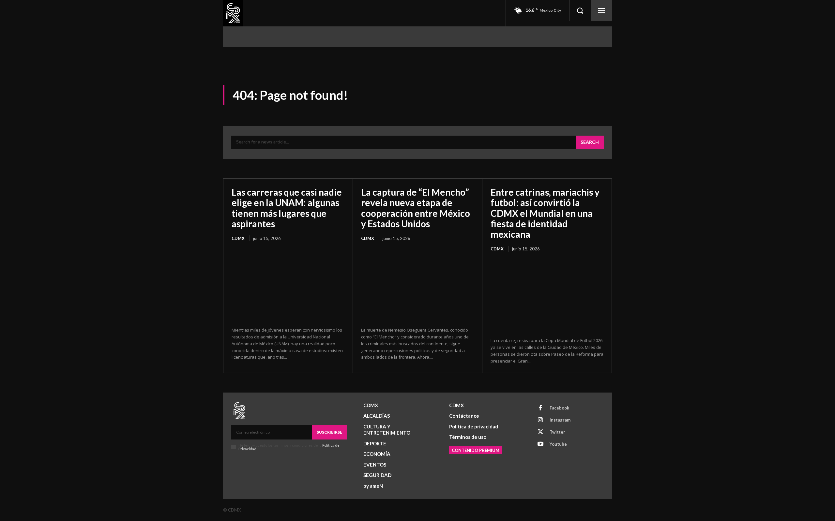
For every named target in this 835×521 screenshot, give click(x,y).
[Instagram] (540, 420)
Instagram (560, 420)
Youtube (558, 444)
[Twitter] (540, 432)
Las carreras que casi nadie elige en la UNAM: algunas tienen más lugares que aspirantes (287, 207)
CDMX (238, 238)
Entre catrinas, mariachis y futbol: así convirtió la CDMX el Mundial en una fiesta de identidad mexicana (545, 213)
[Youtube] (540, 444)
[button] (579, 10)
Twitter (557, 432)
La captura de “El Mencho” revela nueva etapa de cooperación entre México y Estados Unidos (415, 207)
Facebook (559, 407)
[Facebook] (540, 408)
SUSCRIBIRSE (329, 432)
